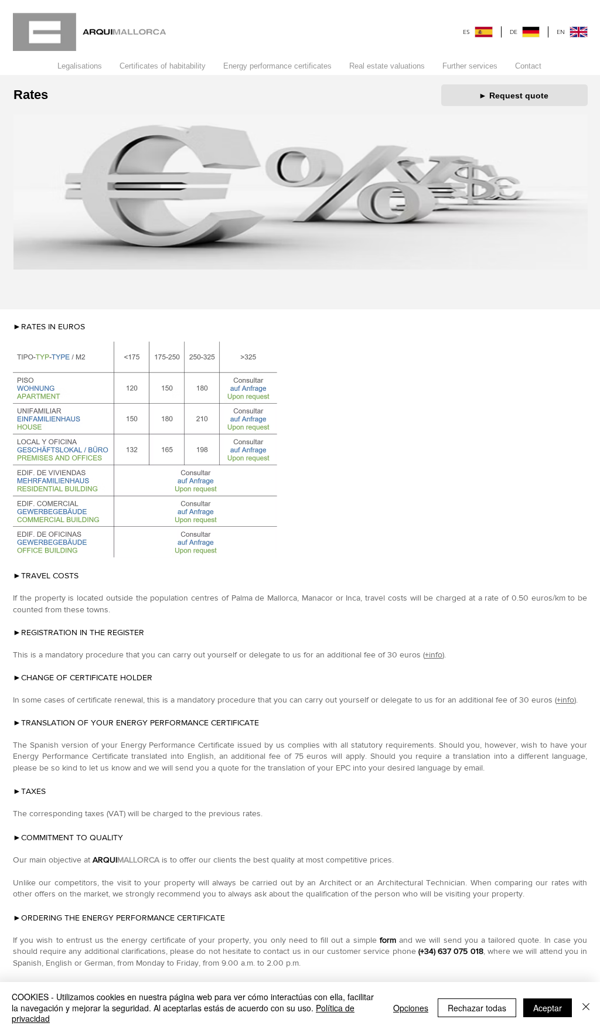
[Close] (586, 1007)
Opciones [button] (410, 1008)
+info (433, 654)
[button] (162, 66)
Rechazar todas (477, 1008)
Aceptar (547, 1008)
